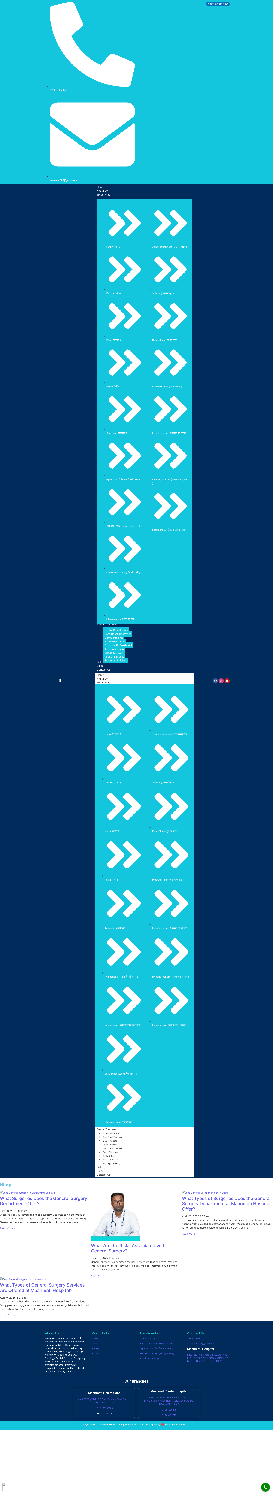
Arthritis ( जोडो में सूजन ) (150, 1358)
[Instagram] (221, 680)
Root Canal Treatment (112, 1137)
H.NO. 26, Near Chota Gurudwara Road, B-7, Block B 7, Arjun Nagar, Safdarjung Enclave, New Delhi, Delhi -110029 (207, 1358)
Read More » (7, 1228)
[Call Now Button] (265, 1487)
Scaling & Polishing (111, 1163)
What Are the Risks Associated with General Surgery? (128, 1248)
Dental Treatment (107, 1129)
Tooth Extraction (110, 1144)
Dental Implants (110, 1141)
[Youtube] (227, 680)
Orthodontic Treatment (113, 1148)
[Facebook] (215, 680)
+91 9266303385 (104, 1408)
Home (100, 675)
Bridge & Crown (110, 1156)
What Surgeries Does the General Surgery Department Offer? (43, 1201)
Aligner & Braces (110, 1160)
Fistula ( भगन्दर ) (147, 1338)
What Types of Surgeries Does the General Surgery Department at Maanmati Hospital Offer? (226, 1204)
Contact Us (103, 1174)
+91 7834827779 (169, 1415)
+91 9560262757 (169, 1409)
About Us (102, 678)
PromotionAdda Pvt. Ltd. (178, 1424)
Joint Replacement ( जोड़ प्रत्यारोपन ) (157, 1353)
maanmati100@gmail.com (200, 1343)
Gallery (101, 1167)
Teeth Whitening (110, 1152)
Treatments (103, 682)
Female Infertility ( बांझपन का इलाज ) (156, 1343)
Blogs (100, 1170)
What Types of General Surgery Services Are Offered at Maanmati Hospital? (42, 1287)
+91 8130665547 (195, 1338)
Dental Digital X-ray (112, 1133)
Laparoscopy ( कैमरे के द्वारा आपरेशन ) (156, 1348)
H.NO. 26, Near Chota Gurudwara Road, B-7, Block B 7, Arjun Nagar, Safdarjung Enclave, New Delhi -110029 (169, 1400)
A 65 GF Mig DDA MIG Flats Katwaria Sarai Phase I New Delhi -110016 (104, 1401)
